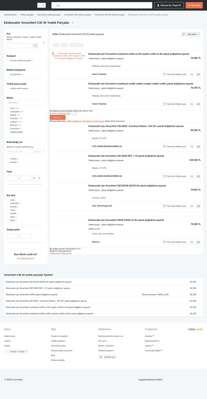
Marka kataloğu (58, 360)
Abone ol (58, 117)
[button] (191, 74)
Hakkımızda (9, 336)
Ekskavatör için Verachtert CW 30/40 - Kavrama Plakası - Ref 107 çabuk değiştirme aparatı (135, 126)
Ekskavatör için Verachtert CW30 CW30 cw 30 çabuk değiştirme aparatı (126, 220)
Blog (53, 355)
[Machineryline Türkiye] (19, 5)
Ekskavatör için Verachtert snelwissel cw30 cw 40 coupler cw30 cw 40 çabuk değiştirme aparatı (138, 54)
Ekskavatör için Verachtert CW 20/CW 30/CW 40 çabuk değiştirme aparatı (127, 185)
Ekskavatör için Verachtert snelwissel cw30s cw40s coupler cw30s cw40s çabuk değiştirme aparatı (140, 84)
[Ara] (54, 5)
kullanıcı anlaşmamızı (95, 121)
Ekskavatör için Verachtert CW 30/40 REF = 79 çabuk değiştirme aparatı (126, 156)
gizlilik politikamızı (74, 121)
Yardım (7, 341)
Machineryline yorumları (62, 350)
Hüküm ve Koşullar (59, 336)
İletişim (7, 346)
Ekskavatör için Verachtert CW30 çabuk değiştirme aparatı (32, 294)
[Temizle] (44, 43)
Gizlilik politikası (58, 341)
